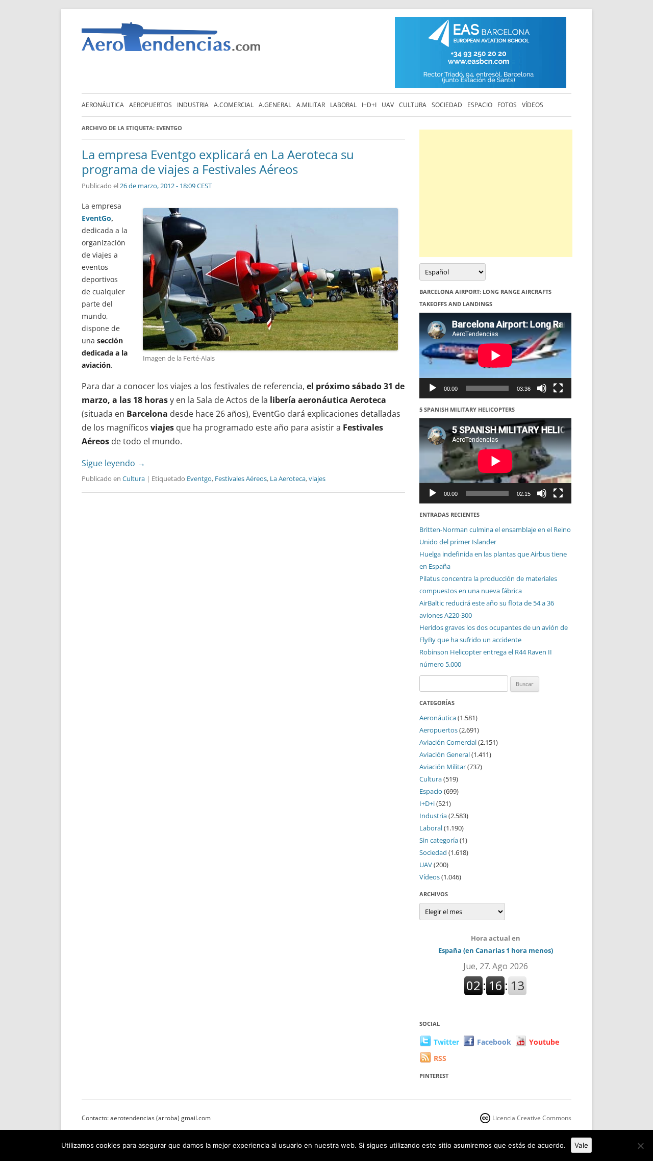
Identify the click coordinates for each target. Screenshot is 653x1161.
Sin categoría (438, 840)
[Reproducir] (433, 388)
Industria (193, 104)
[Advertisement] (495, 193)
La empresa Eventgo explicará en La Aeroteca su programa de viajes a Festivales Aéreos (218, 162)
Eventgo (199, 478)
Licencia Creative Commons (531, 1118)
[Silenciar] (542, 388)
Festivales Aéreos (241, 478)
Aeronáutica (103, 104)
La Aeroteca (288, 478)
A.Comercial (234, 104)
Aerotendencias (171, 41)
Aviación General (444, 754)
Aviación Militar (442, 766)
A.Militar (310, 104)
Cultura (412, 104)
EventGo (96, 218)
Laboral (343, 104)
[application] (495, 355)
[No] (640, 1146)
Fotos (507, 104)
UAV (388, 104)
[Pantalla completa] (558, 388)
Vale (581, 1145)
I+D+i (369, 104)
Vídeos (532, 104)
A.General (275, 104)
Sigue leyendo (113, 463)
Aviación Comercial (447, 742)
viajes (317, 478)
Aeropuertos (150, 104)
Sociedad (447, 104)
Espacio (479, 104)
